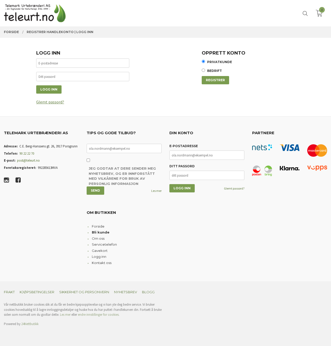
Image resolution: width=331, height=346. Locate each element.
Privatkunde (219, 62)
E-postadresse (183, 146)
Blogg (148, 292)
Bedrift (214, 71)
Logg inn (99, 256)
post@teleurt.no (28, 160)
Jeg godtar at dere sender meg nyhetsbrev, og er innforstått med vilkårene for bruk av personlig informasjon (122, 176)
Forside (98, 226)
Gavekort (100, 251)
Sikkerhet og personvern (84, 292)
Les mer (156, 191)
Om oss (98, 238)
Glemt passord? (50, 101)
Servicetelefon (104, 244)
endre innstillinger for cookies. (98, 314)
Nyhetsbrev (125, 292)
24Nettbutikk (30, 324)
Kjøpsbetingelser (37, 292)
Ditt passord (182, 166)
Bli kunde (100, 232)
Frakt (9, 292)
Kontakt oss (101, 263)
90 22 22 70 (26, 153)
